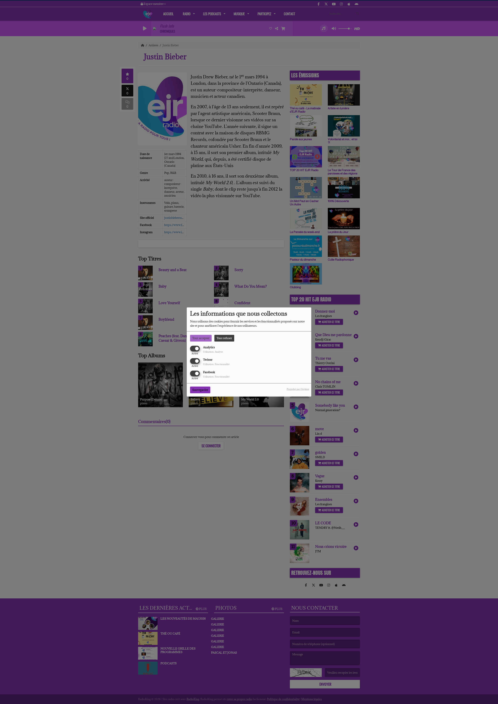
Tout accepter (201, 338)
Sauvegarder (200, 390)
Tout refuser (224, 338)
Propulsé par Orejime (298, 389)
